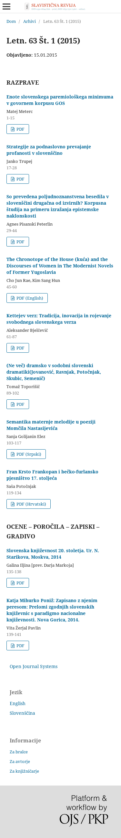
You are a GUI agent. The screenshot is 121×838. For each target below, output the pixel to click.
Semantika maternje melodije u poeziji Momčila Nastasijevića (51, 425)
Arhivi (29, 21)
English (17, 703)
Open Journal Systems (33, 666)
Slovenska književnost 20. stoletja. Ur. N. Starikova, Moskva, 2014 (52, 553)
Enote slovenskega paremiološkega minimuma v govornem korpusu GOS (59, 100)
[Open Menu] (6, 6)
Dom (11, 21)
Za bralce (19, 752)
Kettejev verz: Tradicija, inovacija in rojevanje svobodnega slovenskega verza (58, 318)
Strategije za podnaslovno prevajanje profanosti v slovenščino (48, 150)
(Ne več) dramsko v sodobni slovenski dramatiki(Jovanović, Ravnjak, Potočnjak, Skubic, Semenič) (53, 371)
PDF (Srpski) (28, 454)
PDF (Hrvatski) (30, 504)
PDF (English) (29, 298)
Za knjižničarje (24, 771)
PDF (20, 129)
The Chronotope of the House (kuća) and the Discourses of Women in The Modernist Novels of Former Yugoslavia (59, 265)
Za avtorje (20, 761)
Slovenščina (22, 713)
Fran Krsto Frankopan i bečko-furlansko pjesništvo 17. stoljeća (52, 475)
